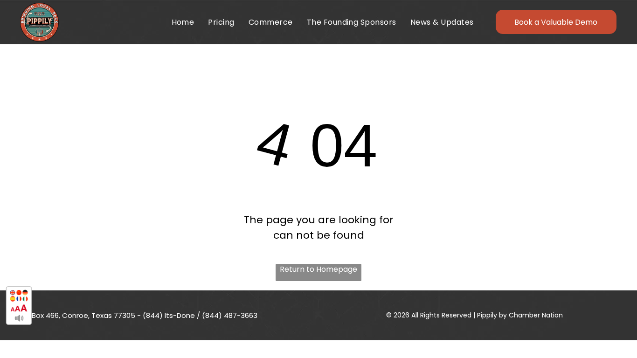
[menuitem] (183, 22)
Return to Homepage (318, 269)
